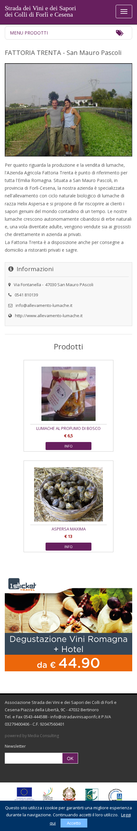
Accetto (74, 823)
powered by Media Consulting (32, 735)
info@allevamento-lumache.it (44, 305)
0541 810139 (26, 295)
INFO (68, 446)
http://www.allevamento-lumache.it (49, 315)
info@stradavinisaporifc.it (75, 717)
